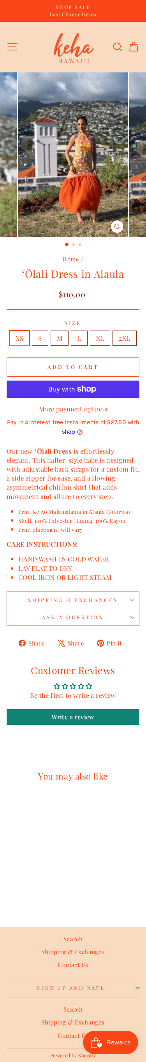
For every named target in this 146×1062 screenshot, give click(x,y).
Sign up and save (71, 987)
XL (100, 338)
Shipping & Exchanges (73, 600)
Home (70, 259)
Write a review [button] (73, 717)
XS (19, 338)
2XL (124, 338)
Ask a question (73, 617)
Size (73, 323)
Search (73, 939)
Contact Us (73, 964)
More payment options (73, 408)
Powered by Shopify (73, 1055)
